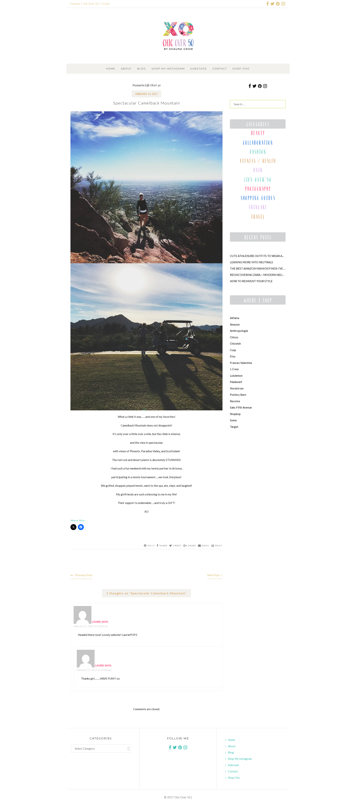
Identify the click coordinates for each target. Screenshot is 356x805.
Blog (141, 68)
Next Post (213, 575)
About (126, 68)
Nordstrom (236, 388)
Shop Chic (241, 68)
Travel (106, 3)
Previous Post (84, 575)
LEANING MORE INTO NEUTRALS (251, 262)
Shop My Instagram (168, 68)
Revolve (235, 401)
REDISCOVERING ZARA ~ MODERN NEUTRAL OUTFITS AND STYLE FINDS (258, 274)
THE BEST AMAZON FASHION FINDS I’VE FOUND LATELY (258, 268)
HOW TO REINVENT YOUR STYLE (251, 281)
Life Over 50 (91, 3)
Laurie (96, 621)
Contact (219, 68)
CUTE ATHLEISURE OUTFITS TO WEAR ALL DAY (258, 256)
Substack (198, 68)
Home (110, 68)
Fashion (75, 3)
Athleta (234, 318)
